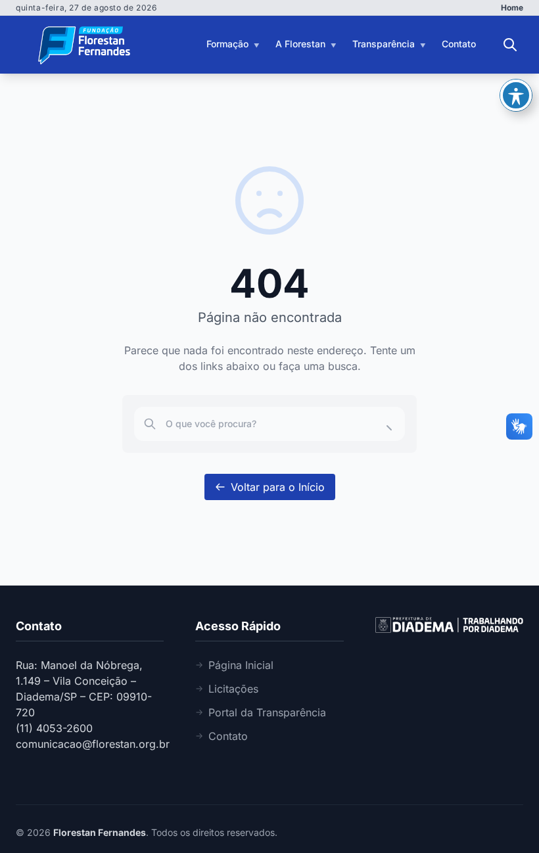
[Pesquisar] (510, 45)
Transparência (383, 43)
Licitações (233, 688)
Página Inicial (240, 665)
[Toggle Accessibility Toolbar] (516, 95)
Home (512, 7)
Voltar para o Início (278, 487)
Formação (227, 43)
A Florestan (300, 43)
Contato (459, 43)
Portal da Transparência (267, 712)
